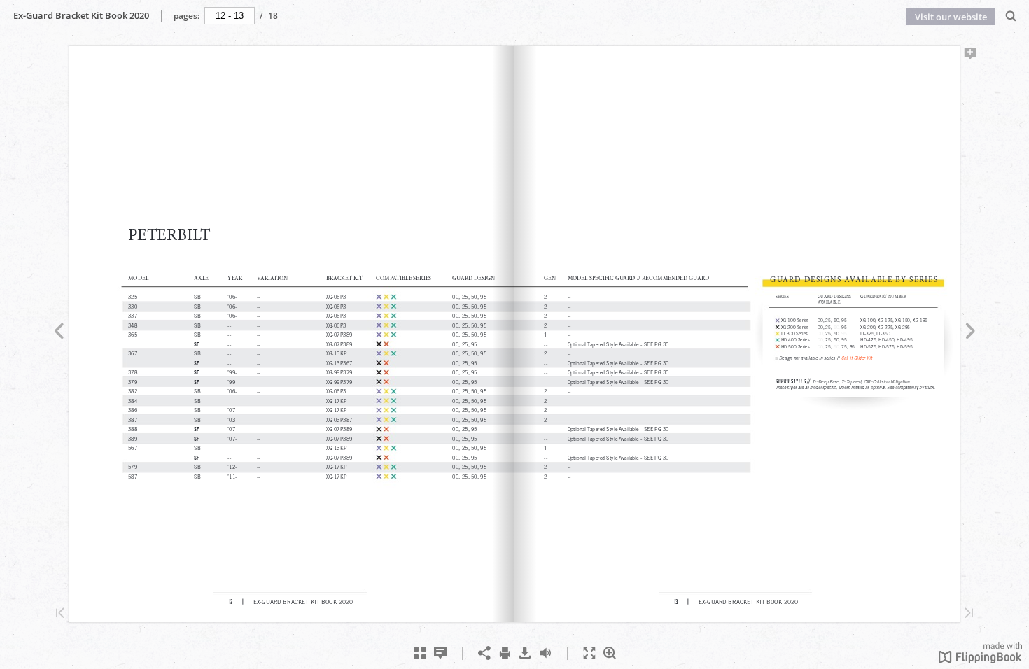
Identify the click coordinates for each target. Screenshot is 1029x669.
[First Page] (60, 614)
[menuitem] (1011, 15)
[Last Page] (969, 614)
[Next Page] (970, 333)
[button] (980, 659)
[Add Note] (970, 56)
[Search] (1011, 16)
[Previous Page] (58, 333)
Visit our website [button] (951, 16)
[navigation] (229, 15)
